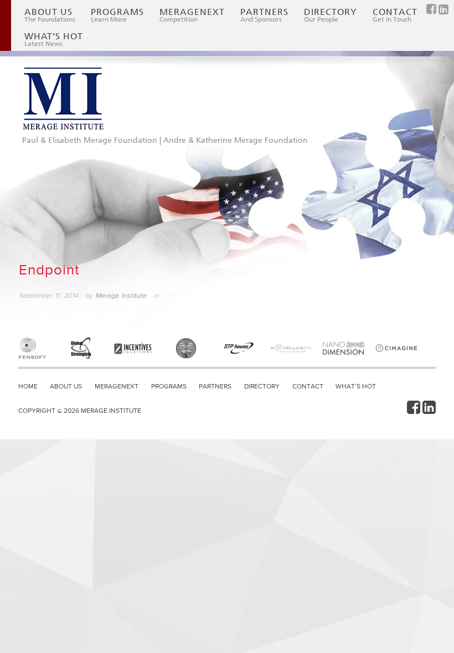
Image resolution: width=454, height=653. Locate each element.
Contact (395, 15)
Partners (264, 15)
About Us (49, 15)
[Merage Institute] (63, 99)
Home (28, 386)
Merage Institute (120, 295)
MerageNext (192, 15)
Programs (117, 15)
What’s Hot (53, 39)
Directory (330, 15)
